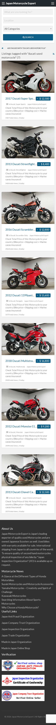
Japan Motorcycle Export (21, 3)
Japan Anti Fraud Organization (18, 616)
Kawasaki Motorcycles (14, 595)
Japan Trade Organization (16, 635)
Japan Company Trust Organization (21, 622)
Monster (19, 432)
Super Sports (21, 104)
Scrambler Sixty (22, 235)
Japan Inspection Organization (18, 629)
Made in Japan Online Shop (16, 648)
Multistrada (20, 367)
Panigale (19, 301)
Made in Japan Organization (16, 641)
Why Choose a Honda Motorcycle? (20, 607)
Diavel (18, 498)
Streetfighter (21, 170)
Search (29, 37)
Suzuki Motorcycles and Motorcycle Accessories (27, 584)
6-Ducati (12, 104)
